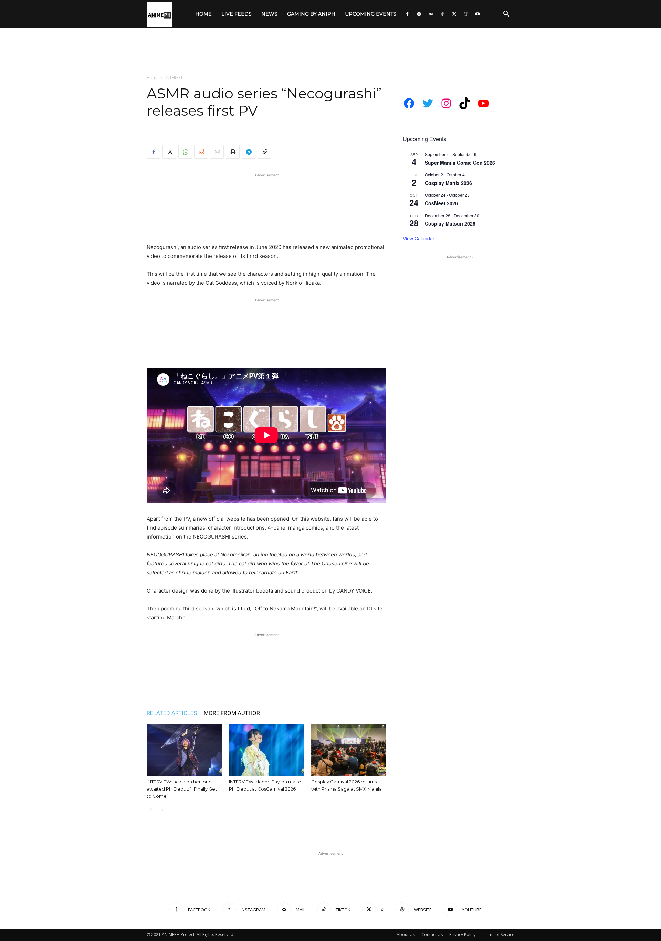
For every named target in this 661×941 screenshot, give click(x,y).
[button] (506, 14)
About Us (406, 935)
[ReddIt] (201, 152)
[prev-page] (151, 810)
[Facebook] (407, 14)
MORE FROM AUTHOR (232, 713)
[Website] (466, 14)
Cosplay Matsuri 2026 (450, 223)
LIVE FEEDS (236, 14)
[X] (454, 14)
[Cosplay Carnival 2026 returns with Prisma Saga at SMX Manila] (348, 750)
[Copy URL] (264, 152)
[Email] (217, 152)
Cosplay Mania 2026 (448, 182)
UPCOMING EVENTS (370, 14)
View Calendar (418, 238)
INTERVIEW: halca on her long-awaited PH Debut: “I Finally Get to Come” (182, 789)
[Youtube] (477, 14)
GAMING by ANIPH (311, 14)
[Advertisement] (330, 51)
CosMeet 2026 (441, 203)
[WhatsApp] (185, 152)
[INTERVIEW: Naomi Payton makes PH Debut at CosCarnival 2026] (266, 750)
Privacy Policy (462, 935)
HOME (203, 14)
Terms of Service (498, 935)
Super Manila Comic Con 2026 (460, 162)
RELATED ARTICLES (172, 713)
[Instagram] (419, 14)
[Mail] (431, 14)
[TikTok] (442, 14)
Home (153, 78)
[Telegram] (248, 152)
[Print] (233, 152)
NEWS (269, 14)
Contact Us (432, 935)
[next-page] (162, 810)
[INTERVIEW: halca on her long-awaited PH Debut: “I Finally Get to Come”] (184, 750)
